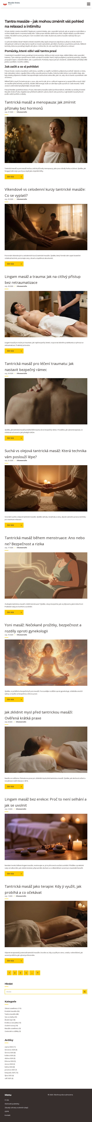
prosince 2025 (11, 1070)
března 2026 (10, 1061)
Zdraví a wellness (13, 1008)
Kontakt (7, 1115)
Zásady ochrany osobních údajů (16, 1107)
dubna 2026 (10, 1058)
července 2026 (11, 1050)
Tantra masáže (11, 1014)
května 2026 (10, 1055)
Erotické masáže (12, 1011)
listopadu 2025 (11, 1073)
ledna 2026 (10, 1067)
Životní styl (10, 1020)
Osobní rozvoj (11, 1025)
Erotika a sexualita (13, 1023)
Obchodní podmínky (12, 1104)
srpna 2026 (10, 1047)
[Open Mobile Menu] (88, 3)
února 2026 (10, 1064)
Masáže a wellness (13, 1028)
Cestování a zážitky (13, 1031)
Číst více (10, 177)
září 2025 (9, 1078)
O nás (7, 1100)
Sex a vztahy (11, 1017)
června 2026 (10, 1053)
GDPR (7, 1111)
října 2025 (9, 1075)
